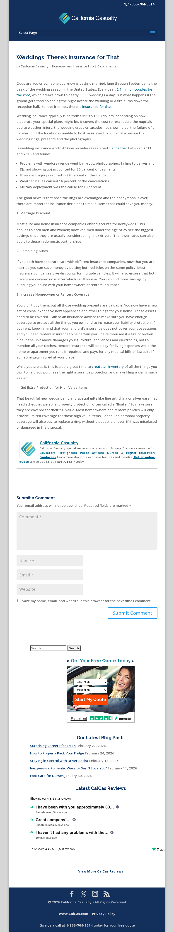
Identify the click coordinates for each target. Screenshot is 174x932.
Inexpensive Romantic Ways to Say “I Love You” (68, 768)
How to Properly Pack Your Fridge (57, 753)
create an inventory (108, 366)
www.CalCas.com (73, 913)
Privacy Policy (103, 913)
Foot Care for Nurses (47, 775)
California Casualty (34, 66)
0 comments (106, 66)
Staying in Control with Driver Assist (59, 760)
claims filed (118, 148)
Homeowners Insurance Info (73, 66)
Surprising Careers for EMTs (53, 745)
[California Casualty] (28, 455)
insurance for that (97, 106)
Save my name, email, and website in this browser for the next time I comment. (87, 600)
